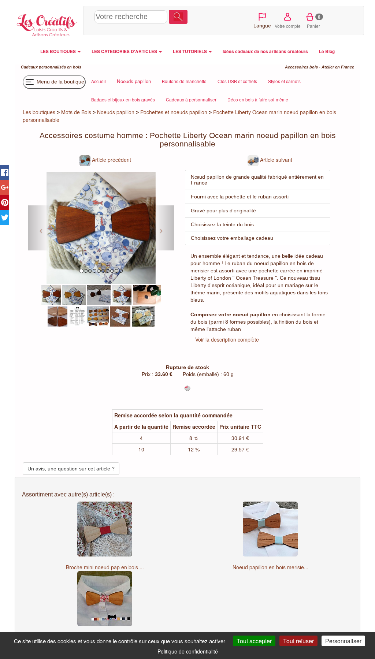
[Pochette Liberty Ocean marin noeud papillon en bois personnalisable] (51, 294)
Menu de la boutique (59, 81)
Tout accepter (254, 641)
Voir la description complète (227, 339)
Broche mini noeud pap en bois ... (105, 567)
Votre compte (288, 26)
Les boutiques (39, 112)
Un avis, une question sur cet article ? (71, 469)
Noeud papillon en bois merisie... (270, 567)
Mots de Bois (76, 112)
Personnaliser (343, 641)
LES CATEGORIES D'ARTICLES (125, 51)
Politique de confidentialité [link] (187, 651)
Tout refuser (298, 641)
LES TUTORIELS (190, 51)
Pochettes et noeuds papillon (173, 112)
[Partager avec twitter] (4, 217)
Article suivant (275, 159)
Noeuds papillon (115, 112)
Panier (313, 21)
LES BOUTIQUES (58, 51)
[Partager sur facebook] (4, 172)
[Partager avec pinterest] (4, 202)
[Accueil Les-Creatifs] (47, 24)
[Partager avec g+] (4, 187)
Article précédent (110, 159)
